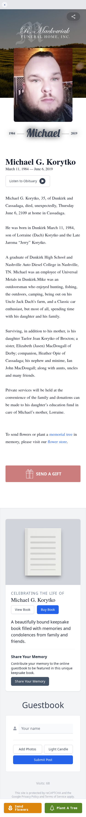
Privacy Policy (30, 797)
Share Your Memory (30, 681)
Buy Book (48, 609)
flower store (57, 441)
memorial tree (60, 434)
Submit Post (43, 759)
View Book (22, 609)
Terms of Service (55, 797)
